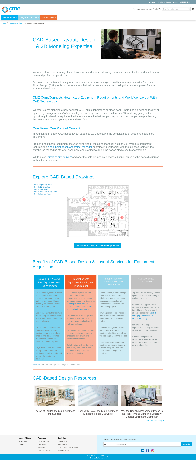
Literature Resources (44, 451)
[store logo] (11, 10)
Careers (21, 444)
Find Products (62, 441)
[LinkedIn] (142, 451)
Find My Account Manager (142, 9)
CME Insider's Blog (44, 441)
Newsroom (41, 447)
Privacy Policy (62, 444)
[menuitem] (9, 17)
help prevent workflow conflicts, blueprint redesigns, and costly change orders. (79, 306)
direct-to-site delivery (60, 157)
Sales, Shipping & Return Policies (68, 447)
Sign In (160, 2)
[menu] (98, 17)
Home (4, 23)
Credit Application (63, 451)
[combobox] (176, 9)
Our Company (23, 441)
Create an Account (172, 2)
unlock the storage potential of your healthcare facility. (145, 315)
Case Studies (42, 444)
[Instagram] (152, 451)
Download (36, 365)
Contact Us (157, 9)
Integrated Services (15, 23)
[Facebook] (147, 451)
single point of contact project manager (70, 146)
